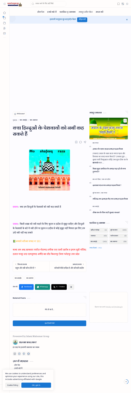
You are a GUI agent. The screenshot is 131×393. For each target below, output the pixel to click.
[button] (4, 4)
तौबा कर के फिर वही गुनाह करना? (106, 212)
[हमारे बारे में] (52, 11)
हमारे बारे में (18, 368)
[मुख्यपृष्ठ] (4, 12)
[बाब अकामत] (29, 278)
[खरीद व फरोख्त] (98, 230)
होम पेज (17, 365)
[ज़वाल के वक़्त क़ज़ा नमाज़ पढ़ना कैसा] (108, 128)
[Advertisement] (32, 65)
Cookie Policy (12, 385)
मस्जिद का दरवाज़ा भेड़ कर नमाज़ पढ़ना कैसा (110, 198)
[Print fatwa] (28, 354)
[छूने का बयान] (97, 193)
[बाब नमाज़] (95, 143)
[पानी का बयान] (118, 236)
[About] (4, 28)
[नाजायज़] (98, 236)
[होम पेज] (41, 11)
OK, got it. (36, 385)
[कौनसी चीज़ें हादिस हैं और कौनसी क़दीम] (68, 266)
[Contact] (4, 33)
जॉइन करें (82, 19)
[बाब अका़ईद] (18, 278)
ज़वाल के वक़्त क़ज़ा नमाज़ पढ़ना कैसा (108, 148)
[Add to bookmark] (125, 121)
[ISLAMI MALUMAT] (15, 4)
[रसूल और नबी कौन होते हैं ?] (31, 266)
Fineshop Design (120, 388)
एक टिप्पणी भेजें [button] (49, 323)
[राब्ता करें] (99, 11)
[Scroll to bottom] (126, 381)
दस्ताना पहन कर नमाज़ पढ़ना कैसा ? (107, 185)
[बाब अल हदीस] (106, 179)
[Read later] (76, 142)
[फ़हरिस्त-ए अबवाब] (67, 11)
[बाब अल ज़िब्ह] (97, 179)
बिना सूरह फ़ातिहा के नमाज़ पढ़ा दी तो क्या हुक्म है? (109, 170)
